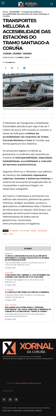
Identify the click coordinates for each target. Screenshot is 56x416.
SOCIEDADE (27, 54)
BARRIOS (8, 254)
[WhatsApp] (18, 68)
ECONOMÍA (15, 12)
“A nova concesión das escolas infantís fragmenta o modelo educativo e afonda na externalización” (27, 258)
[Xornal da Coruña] (28, 4)
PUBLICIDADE (29, 411)
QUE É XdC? (7, 411)
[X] (11, 68)
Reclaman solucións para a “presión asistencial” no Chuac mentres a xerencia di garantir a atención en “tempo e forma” (28, 309)
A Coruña (14, 231)
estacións (24, 231)
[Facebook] (5, 68)
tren (5, 234)
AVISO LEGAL (17, 411)
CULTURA (9, 273)
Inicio (5, 12)
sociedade (42, 231)
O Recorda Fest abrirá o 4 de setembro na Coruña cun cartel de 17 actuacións (27, 276)
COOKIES (38, 411)
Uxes (11, 234)
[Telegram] (24, 68)
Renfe (33, 231)
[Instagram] (10, 399)
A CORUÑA (7, 54)
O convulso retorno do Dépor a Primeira (27, 292)
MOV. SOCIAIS (10, 305)
